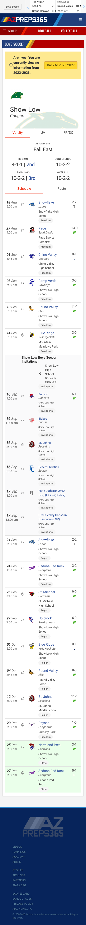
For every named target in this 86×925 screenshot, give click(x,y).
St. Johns (44, 444)
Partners (19, 880)
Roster (62, 189)
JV (43, 133)
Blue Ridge (47, 335)
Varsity (18, 133)
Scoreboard (21, 893)
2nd (31, 164)
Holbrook (46, 620)
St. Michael (46, 594)
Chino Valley (47, 257)
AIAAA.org (19, 885)
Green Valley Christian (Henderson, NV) (52, 517)
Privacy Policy (23, 903)
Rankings (19, 851)
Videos (17, 846)
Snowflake (46, 204)
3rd (32, 178)
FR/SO (68, 133)
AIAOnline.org (22, 908)
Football (44, 30)
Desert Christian (48, 468)
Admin (17, 861)
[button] (83, 6)
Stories (18, 870)
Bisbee (42, 420)
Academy (19, 856)
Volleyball (69, 30)
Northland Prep (49, 747)
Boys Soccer (12, 6)
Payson (45, 725)
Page (45, 230)
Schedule (24, 189)
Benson (43, 396)
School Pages (22, 898)
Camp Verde (47, 283)
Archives (19, 875)
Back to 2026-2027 (61, 65)
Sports (12, 31)
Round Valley (48, 309)
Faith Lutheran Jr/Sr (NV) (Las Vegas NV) (51, 493)
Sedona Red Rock (51, 568)
